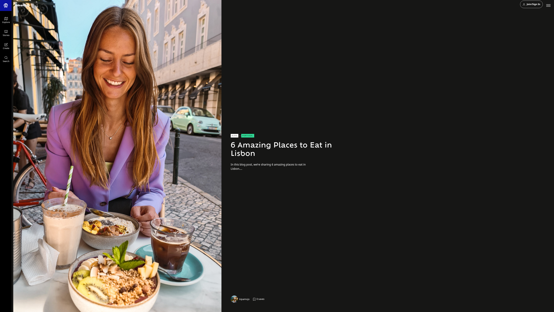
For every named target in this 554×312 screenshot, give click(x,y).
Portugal (247, 135)
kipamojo (244, 299)
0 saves (260, 299)
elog (234, 135)
